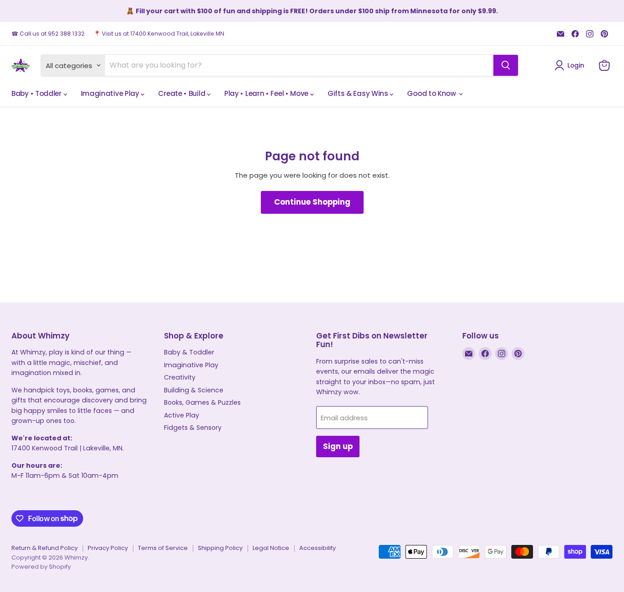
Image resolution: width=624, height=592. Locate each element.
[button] (571, 65)
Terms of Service (163, 548)
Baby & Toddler (189, 352)
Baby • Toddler (37, 93)
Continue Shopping (312, 201)
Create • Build (182, 93)
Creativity (180, 377)
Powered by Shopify (41, 566)
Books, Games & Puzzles (202, 402)
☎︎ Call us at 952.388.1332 (48, 34)
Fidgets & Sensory (193, 427)
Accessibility (317, 548)
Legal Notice (271, 548)
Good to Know (432, 93)
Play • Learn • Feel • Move (267, 93)
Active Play (181, 415)
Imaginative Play (111, 93)
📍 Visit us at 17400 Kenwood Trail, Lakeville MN (159, 34)
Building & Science (193, 390)
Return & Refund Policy (44, 548)
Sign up (338, 446)
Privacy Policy (108, 548)
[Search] (505, 65)
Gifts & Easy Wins (359, 93)
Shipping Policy (220, 548)
